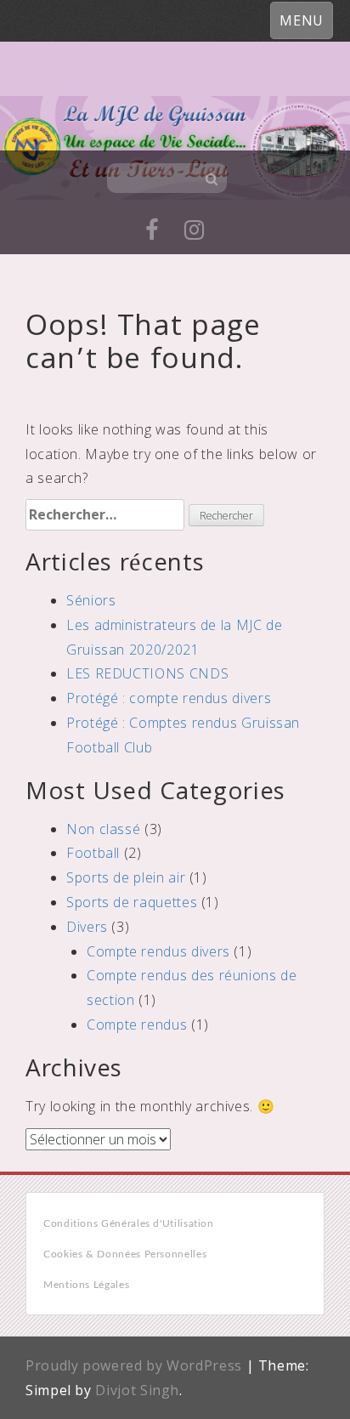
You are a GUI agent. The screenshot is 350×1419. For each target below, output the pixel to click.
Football (93, 852)
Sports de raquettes (131, 902)
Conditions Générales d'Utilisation (128, 1223)
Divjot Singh (137, 1390)
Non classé (103, 829)
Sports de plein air (125, 877)
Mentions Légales (86, 1285)
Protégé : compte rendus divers (168, 698)
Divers (87, 926)
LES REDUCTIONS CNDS (147, 673)
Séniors (91, 600)
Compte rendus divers (158, 951)
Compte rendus (137, 1024)
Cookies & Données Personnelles (124, 1254)
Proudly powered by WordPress (133, 1365)
